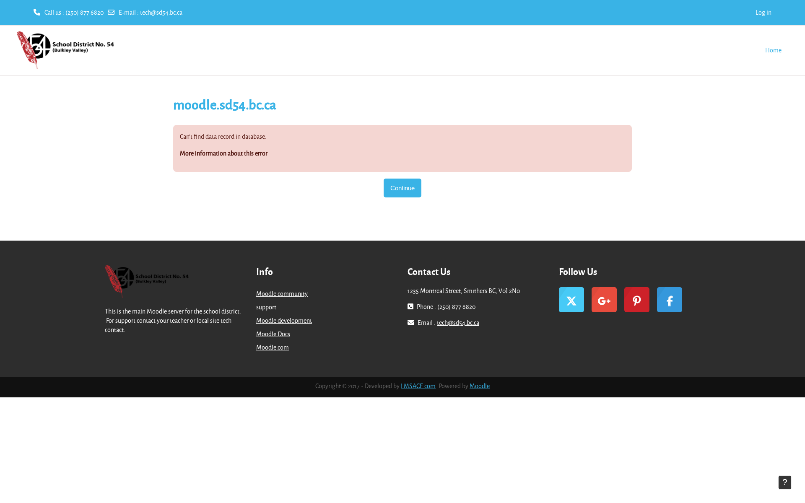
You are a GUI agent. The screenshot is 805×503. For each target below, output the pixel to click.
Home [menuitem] (773, 50)
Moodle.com (272, 347)
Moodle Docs (273, 333)
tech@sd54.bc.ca (161, 12)
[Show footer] (785, 482)
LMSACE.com (418, 385)
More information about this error (223, 153)
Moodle (480, 385)
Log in (763, 12)
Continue (402, 188)
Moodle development (284, 320)
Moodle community (282, 293)
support (266, 307)
